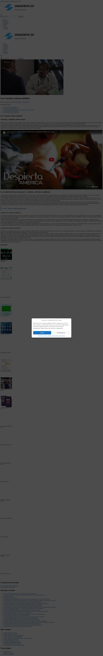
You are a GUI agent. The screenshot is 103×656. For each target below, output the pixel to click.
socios (54, 324)
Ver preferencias (61, 332)
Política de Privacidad (53, 335)
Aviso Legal (62, 335)
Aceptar (42, 332)
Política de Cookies (42, 335)
